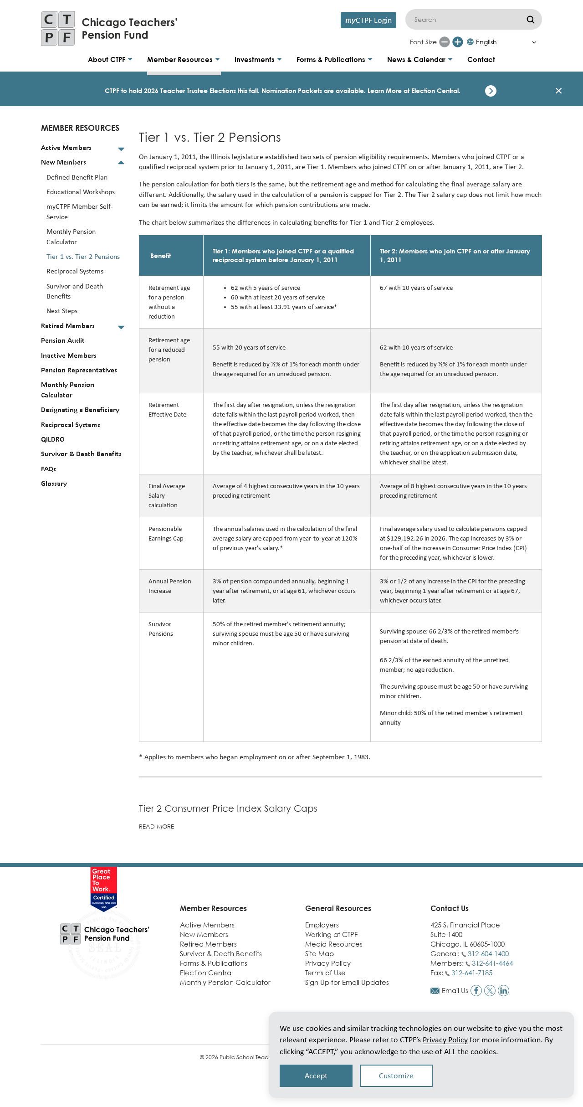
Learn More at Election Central (413, 90)
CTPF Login (368, 19)
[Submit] (530, 19)
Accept (316, 1075)
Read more (156, 826)
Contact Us (449, 908)
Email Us (455, 990)
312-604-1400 (488, 953)
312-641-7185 (471, 972)
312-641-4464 (492, 963)
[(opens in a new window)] (476, 990)
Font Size (423, 42)
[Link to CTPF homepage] (109, 28)
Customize (396, 1075)
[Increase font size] (457, 41)
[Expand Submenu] (121, 148)
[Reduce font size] (444, 41)
